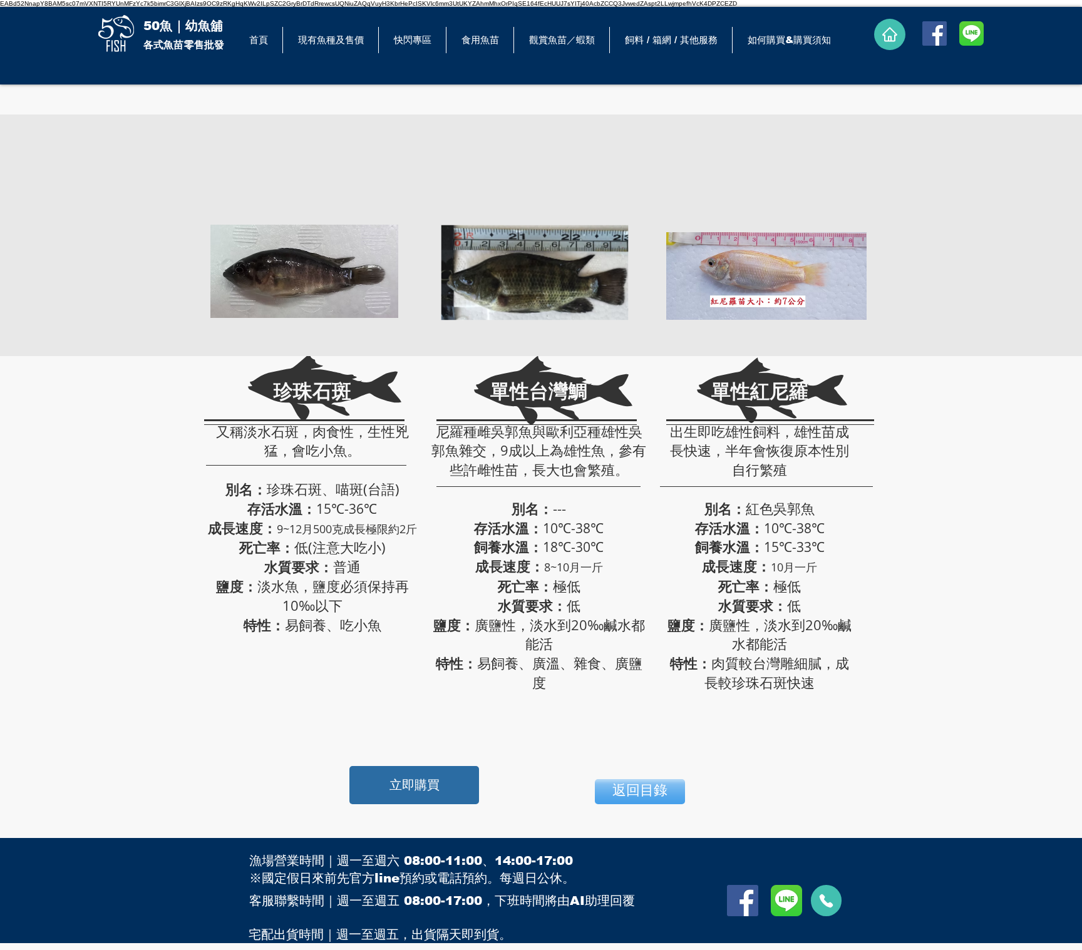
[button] (479, 40)
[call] (826, 900)
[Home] (889, 34)
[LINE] (971, 33)
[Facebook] (934, 33)
